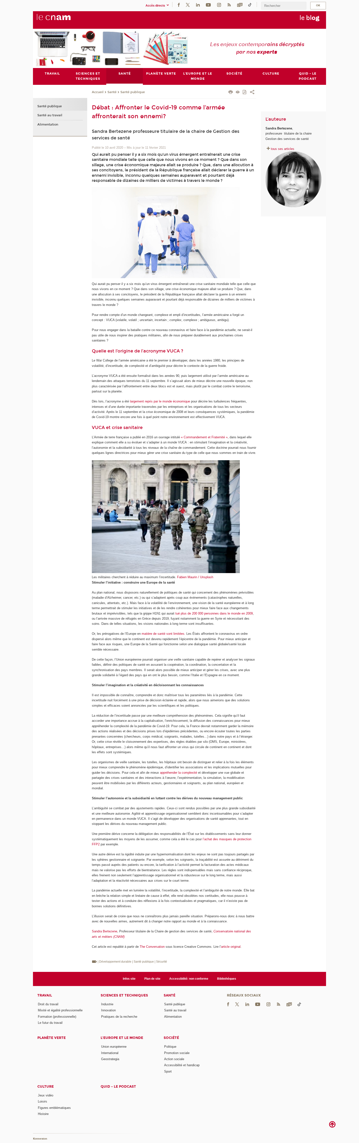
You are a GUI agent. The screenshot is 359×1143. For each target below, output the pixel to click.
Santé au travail (49, 115)
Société (171, 1038)
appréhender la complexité (178, 772)
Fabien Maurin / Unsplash (195, 577)
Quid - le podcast (118, 1086)
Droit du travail (48, 1004)
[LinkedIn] (198, 4)
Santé (111, 92)
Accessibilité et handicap (182, 1065)
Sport (168, 1071)
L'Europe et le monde (122, 1038)
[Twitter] (188, 4)
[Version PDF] (245, 92)
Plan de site (152, 978)
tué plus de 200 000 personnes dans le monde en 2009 (214, 613)
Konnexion (40, 1138)
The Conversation (152, 946)
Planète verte (51, 1038)
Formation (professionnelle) (57, 1016)
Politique (170, 1046)
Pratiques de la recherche (119, 1016)
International (109, 1053)
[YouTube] (208, 4)
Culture (45, 1086)
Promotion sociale (177, 1053)
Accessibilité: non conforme (188, 978)
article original (231, 946)
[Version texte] (238, 92)
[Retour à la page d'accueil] (61, 19)
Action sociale (174, 1059)
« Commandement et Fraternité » (204, 437)
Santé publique (132, 92)
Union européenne (114, 1046)
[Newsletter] (240, 4)
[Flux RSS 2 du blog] (229, 4)
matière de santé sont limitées (163, 633)
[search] (283, 6)
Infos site (129, 978)
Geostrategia (110, 1059)
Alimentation (47, 125)
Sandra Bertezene (104, 931)
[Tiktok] (250, 4)
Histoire (43, 1114)
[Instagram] (219, 4)
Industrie (107, 1004)
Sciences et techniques (124, 995)
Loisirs (42, 1101)
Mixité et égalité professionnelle (60, 1010)
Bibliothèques (226, 978)
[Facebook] (179, 4)
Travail (44, 995)
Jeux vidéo (45, 1095)
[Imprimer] (231, 92)
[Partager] (252, 92)
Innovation (108, 1010)
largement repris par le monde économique (160, 401)
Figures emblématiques (54, 1108)
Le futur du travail (50, 1023)
